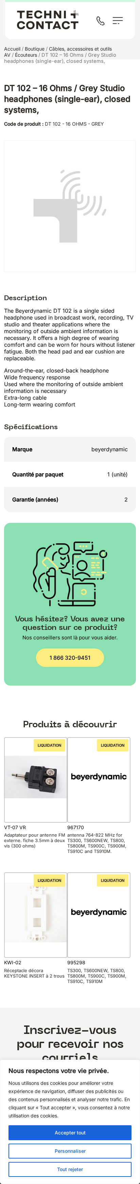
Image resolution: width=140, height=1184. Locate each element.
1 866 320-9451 (70, 657)
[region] (70, 1122)
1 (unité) (117, 474)
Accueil (12, 49)
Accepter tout (70, 1132)
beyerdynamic (109, 449)
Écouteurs (26, 55)
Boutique (35, 49)
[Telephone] (102, 21)
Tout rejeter (70, 1169)
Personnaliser (70, 1151)
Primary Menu (117, 20)
